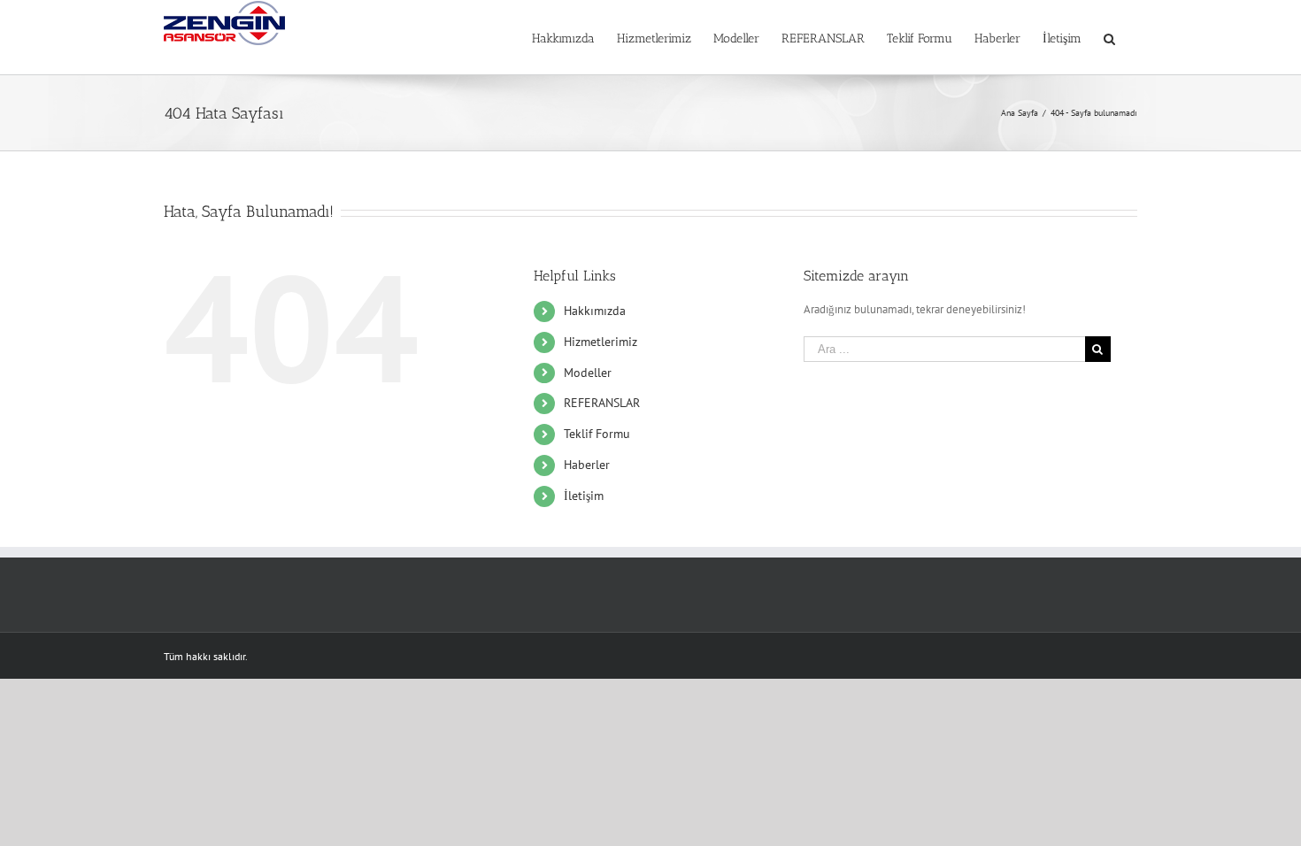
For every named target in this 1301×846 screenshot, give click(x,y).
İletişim (584, 496)
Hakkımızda (595, 311)
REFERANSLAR (602, 403)
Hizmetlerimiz (600, 342)
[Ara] (1109, 37)
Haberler (587, 465)
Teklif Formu (597, 434)
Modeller (588, 373)
